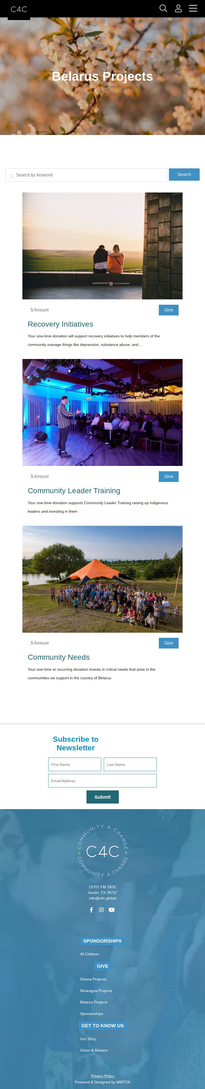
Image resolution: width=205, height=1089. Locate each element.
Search (184, 174)
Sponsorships (102, 941)
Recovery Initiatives (60, 324)
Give (102, 966)
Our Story (88, 1039)
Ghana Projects (93, 979)
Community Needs (59, 657)
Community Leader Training (74, 490)
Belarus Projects (94, 1002)
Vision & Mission (94, 1050)
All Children (89, 954)
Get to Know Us (102, 1025)
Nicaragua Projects (96, 990)
